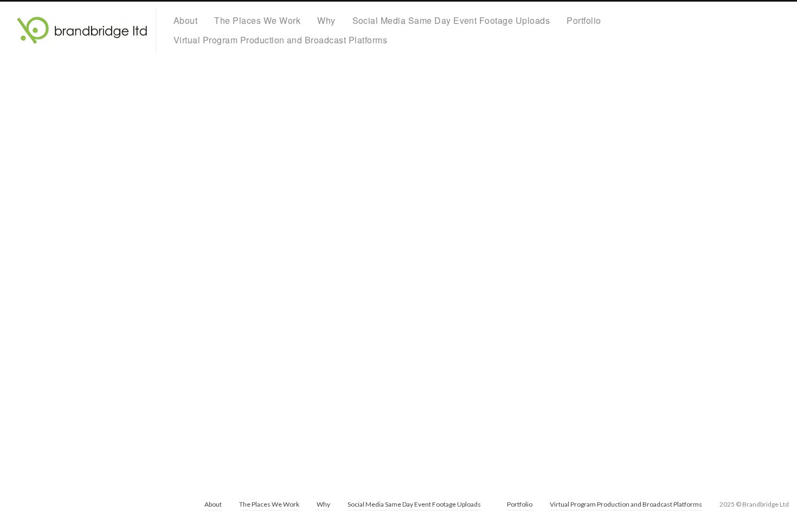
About (185, 20)
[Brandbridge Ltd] (82, 30)
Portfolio (584, 20)
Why (326, 20)
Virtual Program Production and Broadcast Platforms (280, 40)
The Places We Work (257, 20)
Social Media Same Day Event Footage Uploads (451, 20)
